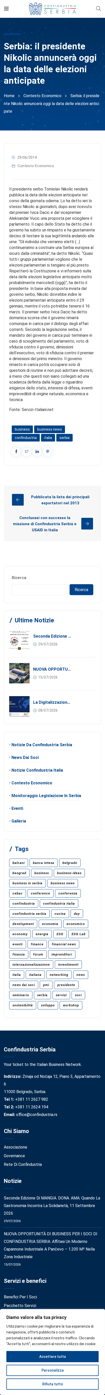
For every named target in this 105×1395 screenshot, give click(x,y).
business (22, 429)
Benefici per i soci (20, 1297)
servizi (61, 995)
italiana (35, 975)
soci (78, 995)
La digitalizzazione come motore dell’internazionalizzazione (52, 702)
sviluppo (48, 1005)
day (77, 914)
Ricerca (19, 577)
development (23, 924)
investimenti (68, 964)
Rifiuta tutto (52, 1384)
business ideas (69, 873)
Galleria (18, 821)
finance (37, 944)
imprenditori (61, 954)
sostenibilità (22, 1005)
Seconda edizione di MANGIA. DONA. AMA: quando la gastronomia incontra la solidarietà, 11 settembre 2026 (52, 636)
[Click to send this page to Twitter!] (26, 451)
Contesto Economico (42, 95)
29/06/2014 (27, 157)
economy (20, 934)
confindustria (26, 438)
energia (42, 934)
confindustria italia (59, 903)
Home (9, 95)
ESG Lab (79, 934)
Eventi (17, 808)
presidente (66, 985)
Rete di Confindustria (23, 1164)
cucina (60, 914)
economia (50, 924)
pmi (46, 985)
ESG (60, 934)
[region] (52, 1352)
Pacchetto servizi (20, 1305)
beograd (19, 873)
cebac (17, 893)
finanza (18, 954)
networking (59, 975)
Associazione (15, 1147)
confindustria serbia (29, 914)
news (80, 975)
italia (48, 438)
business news (49, 429)
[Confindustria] (52, 8)
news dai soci (23, 985)
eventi (17, 944)
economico (76, 924)
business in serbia (27, 883)
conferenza (67, 893)
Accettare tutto (52, 1357)
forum (38, 954)
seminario (20, 995)
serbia (64, 438)
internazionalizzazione (31, 964)
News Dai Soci (25, 757)
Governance (14, 1155)
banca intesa (43, 863)
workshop (71, 1005)
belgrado (69, 863)
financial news (64, 944)
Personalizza (53, 1370)
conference (40, 893)
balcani (18, 863)
